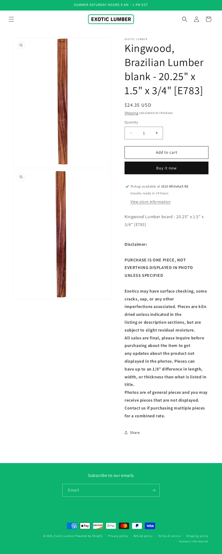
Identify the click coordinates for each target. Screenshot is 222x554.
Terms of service (169, 536)
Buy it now (166, 168)
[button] (11, 19)
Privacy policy (118, 536)
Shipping (131, 113)
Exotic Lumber (64, 536)
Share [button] (135, 432)
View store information (150, 201)
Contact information (193, 541)
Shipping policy (197, 536)
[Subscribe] (153, 490)
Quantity (131, 122)
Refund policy (143, 536)
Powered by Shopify (89, 536)
